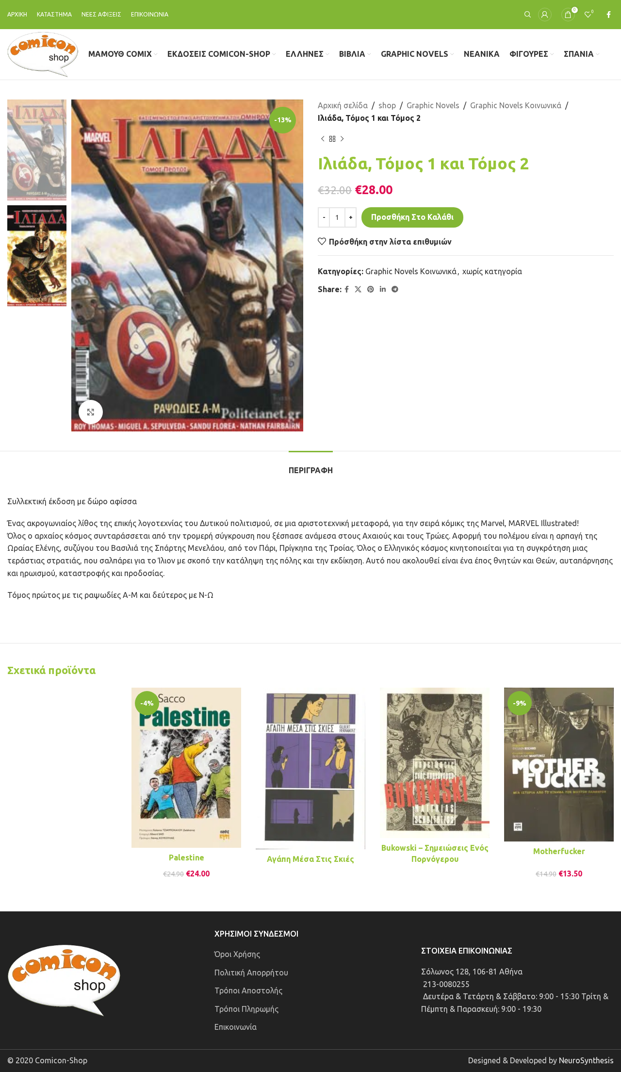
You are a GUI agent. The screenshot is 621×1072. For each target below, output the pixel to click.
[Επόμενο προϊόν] (342, 139)
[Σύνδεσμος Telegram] (395, 289)
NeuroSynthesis (586, 1060)
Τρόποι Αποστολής (248, 990)
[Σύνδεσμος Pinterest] (370, 289)
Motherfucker (559, 851)
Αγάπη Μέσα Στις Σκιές (310, 859)
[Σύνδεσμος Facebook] (609, 14)
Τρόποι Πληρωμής (246, 1009)
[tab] (311, 465)
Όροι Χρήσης (237, 954)
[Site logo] (43, 53)
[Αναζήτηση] (526, 14)
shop (387, 105)
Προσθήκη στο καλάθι (412, 217)
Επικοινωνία (235, 1027)
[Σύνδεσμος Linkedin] (383, 289)
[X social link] (358, 289)
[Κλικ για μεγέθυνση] (91, 412)
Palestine (186, 857)
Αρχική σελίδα (343, 105)
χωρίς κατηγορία (492, 271)
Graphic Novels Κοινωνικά (515, 105)
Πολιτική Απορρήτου (251, 972)
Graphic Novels (433, 105)
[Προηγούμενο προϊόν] (322, 139)
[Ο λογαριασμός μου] (544, 14)
